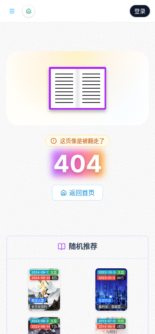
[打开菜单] (12, 11)
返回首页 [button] (82, 193)
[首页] (28, 11)
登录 (139, 11)
